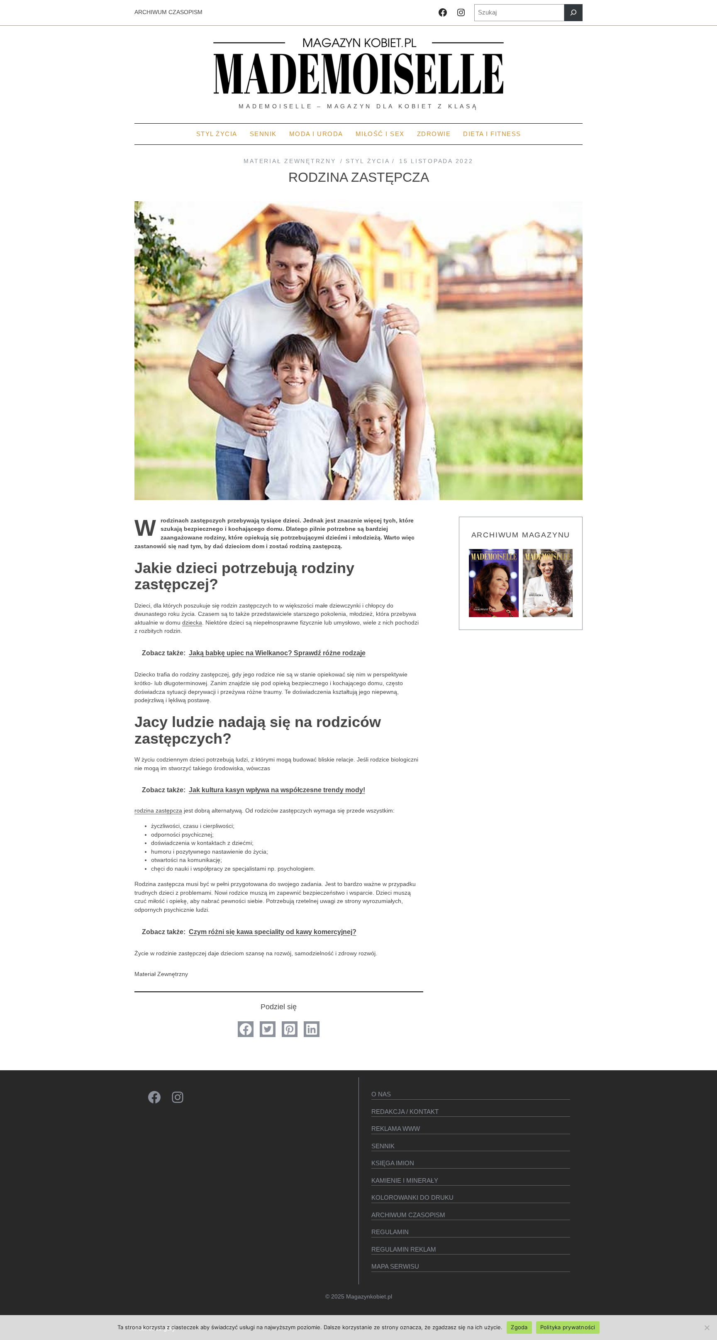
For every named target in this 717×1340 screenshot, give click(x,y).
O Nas (381, 1094)
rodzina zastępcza (158, 811)
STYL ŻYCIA (367, 161)
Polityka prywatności (567, 1327)
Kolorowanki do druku (412, 1197)
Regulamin (390, 1231)
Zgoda (519, 1327)
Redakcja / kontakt (405, 1111)
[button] (246, 1029)
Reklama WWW (395, 1128)
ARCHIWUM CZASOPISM (168, 12)
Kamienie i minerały (404, 1180)
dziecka (192, 623)
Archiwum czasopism (408, 1214)
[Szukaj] (573, 12)
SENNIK (383, 1146)
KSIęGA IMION (392, 1163)
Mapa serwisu (395, 1266)
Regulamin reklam (403, 1249)
